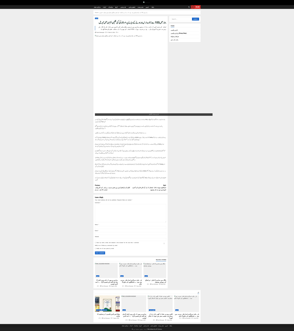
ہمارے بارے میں (175, 39)
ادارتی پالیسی (174, 30)
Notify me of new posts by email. (105, 248)
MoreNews (151, 329)
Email (97, 230)
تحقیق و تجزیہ (131, 7)
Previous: (112, 187)
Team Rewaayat (100, 32)
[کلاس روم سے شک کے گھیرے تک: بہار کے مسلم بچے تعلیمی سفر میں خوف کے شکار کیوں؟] (160, 303)
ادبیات (104, 7)
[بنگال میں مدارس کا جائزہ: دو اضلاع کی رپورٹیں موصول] (154, 270)
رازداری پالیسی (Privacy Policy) (179, 33)
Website (97, 236)
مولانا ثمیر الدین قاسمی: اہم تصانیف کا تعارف (108, 315)
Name (97, 224)
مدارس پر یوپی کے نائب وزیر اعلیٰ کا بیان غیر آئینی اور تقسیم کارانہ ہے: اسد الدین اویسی (106, 282)
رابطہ (152, 7)
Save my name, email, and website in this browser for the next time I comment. (118, 242)
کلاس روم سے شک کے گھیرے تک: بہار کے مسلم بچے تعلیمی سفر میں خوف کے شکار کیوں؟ (160, 316)
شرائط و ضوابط (175, 36)
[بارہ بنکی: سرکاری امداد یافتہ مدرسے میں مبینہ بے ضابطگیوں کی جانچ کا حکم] (130, 270)
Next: (149, 187)
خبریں (147, 7)
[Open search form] (189, 7)
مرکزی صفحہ (97, 7)
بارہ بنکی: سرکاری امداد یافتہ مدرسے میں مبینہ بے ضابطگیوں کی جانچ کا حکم (131, 282)
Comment (98, 203)
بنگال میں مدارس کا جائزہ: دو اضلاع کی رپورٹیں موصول (155, 281)
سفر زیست (140, 7)
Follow (197, 7)
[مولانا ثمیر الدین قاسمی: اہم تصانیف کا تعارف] (107, 303)
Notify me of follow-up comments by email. (106, 245)
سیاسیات (110, 7)
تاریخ (116, 7)
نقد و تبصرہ (123, 7)
